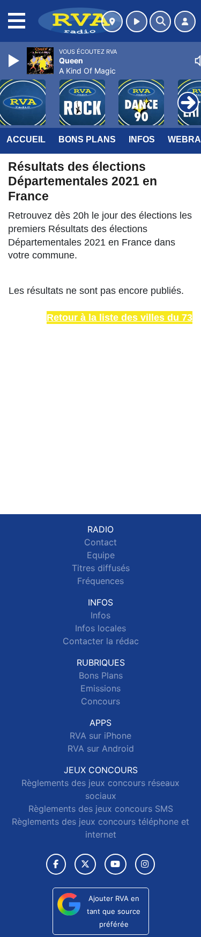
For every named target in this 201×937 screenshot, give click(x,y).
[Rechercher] (160, 21)
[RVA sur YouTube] (115, 864)
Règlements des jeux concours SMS (100, 808)
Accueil (26, 139)
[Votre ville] (112, 21)
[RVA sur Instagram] (145, 864)
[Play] (15, 60)
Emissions (100, 688)
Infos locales (100, 628)
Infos (142, 139)
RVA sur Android (101, 748)
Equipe (101, 555)
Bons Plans (87, 139)
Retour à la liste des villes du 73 (119, 317)
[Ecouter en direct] (136, 21)
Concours (100, 701)
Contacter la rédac (101, 641)
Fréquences (100, 580)
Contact (100, 542)
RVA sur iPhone (100, 735)
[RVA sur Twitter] (85, 864)
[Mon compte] (185, 21)
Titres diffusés (101, 568)
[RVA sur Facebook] (56, 864)
